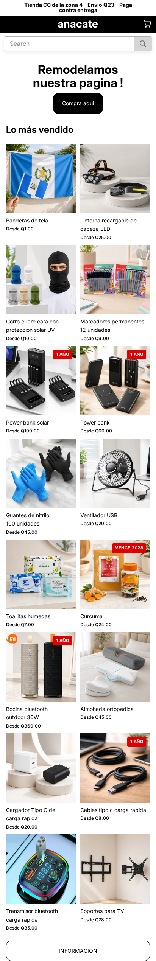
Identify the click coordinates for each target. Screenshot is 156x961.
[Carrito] (147, 24)
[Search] (143, 44)
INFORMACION (78, 950)
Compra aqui (78, 103)
